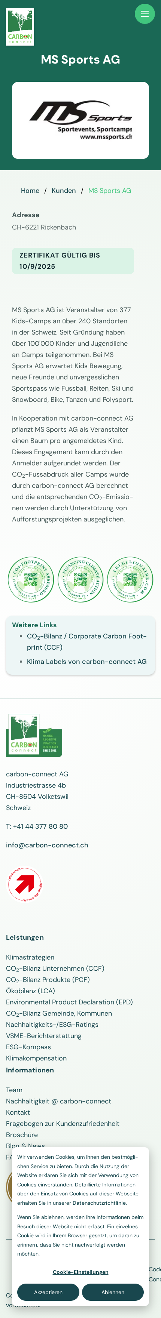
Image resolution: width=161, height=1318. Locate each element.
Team (14, 1090)
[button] (145, 14)
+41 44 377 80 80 (40, 826)
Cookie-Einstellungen (81, 1272)
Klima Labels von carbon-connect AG (87, 661)
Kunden (64, 190)
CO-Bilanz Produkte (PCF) (48, 979)
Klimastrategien (30, 957)
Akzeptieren (48, 1292)
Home (30, 190)
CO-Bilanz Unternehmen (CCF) (55, 968)
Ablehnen (112, 1292)
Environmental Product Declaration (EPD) (69, 1002)
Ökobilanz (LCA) (30, 991)
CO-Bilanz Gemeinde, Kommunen (59, 1013)
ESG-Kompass (28, 1047)
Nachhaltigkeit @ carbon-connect (58, 1101)
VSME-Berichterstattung (44, 1036)
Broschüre (22, 1135)
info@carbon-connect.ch (47, 845)
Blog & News (25, 1146)
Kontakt (18, 1112)
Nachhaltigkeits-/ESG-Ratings (52, 1024)
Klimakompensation (36, 1058)
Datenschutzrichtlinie (99, 1203)
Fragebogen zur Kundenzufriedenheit (62, 1123)
